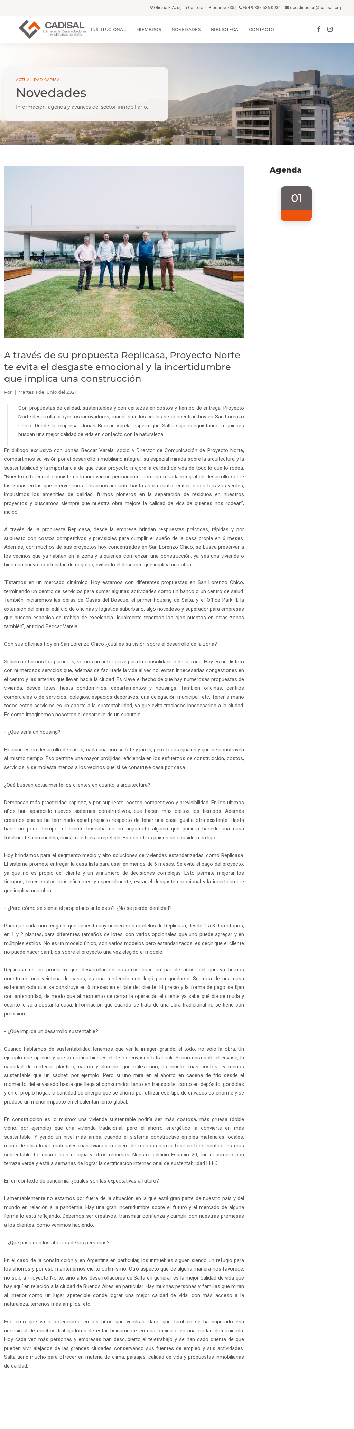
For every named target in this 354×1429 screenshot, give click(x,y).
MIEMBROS (148, 29)
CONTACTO (261, 29)
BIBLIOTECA (225, 29)
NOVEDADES (186, 29)
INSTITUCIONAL (108, 29)
